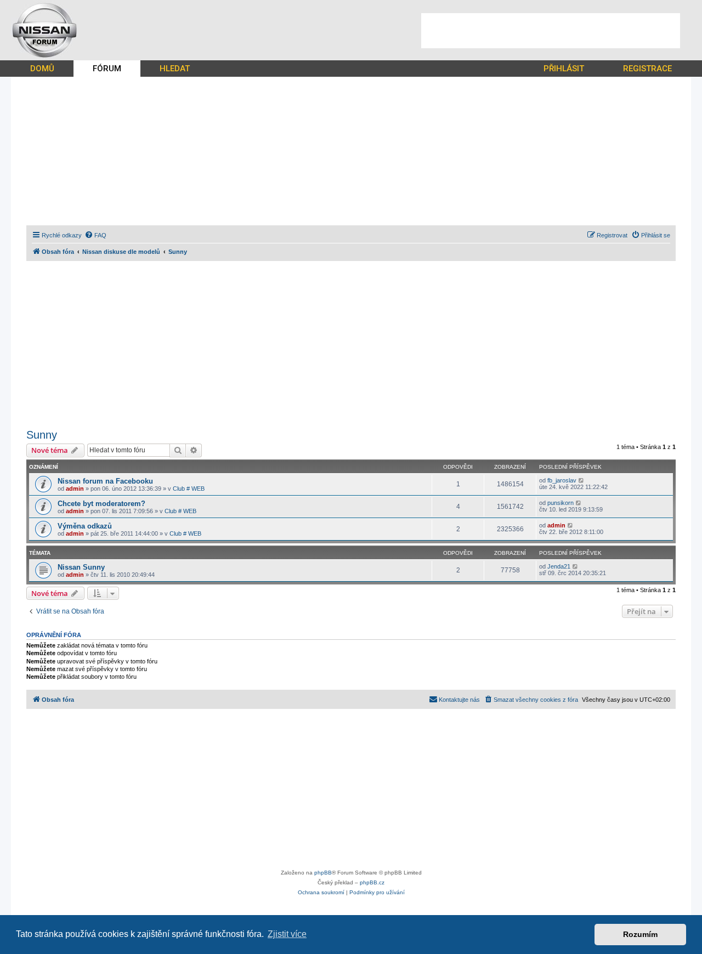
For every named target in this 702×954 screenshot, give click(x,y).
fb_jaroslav (561, 480)
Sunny (41, 435)
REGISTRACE (647, 68)
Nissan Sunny (81, 567)
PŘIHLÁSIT (564, 68)
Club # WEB (189, 488)
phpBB (323, 873)
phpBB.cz (372, 882)
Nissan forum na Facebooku (105, 481)
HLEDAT (175, 68)
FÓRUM (107, 68)
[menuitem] (95, 235)
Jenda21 (558, 566)
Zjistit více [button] (287, 934)
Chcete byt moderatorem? (101, 503)
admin (75, 488)
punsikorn (560, 502)
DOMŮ (42, 68)
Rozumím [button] (640, 934)
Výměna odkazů (85, 526)
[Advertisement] (550, 30)
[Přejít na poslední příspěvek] (581, 480)
